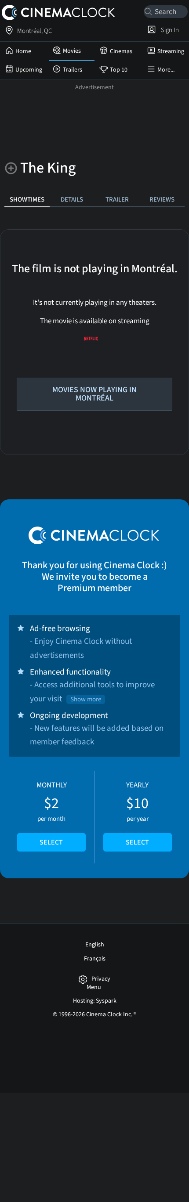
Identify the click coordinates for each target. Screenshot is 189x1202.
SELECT (51, 842)
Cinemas (121, 51)
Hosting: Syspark (94, 1000)
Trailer (117, 199)
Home (23, 51)
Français (94, 958)
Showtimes (27, 199)
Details (72, 199)
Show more (85, 699)
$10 (137, 814)
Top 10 (118, 69)
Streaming (170, 51)
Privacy (100, 979)
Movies (72, 51)
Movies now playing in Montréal (94, 394)
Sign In (168, 30)
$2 (51, 814)
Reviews (161, 199)
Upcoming (28, 69)
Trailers (72, 69)
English (94, 944)
